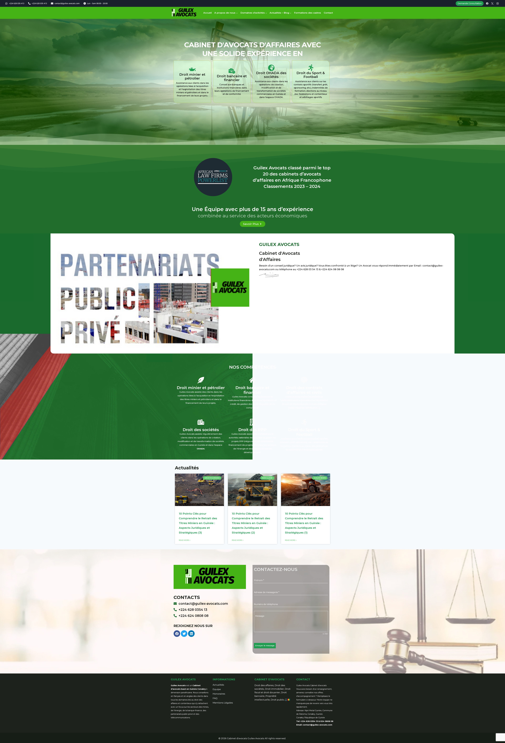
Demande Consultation (470, 3)
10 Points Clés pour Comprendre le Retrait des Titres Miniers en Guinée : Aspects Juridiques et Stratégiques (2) (251, 523)
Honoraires (219, 693)
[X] (492, 3)
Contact (328, 12)
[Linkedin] (191, 633)
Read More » (184, 540)
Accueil (207, 12)
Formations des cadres (307, 12)
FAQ (215, 698)
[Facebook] (487, 3)
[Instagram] (497, 3)
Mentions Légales (223, 702)
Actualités (218, 684)
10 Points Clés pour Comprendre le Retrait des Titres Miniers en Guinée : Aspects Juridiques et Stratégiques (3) (198, 523)
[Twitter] (184, 633)
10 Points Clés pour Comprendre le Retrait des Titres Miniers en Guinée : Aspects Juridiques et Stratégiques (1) (304, 523)
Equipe (217, 689)
